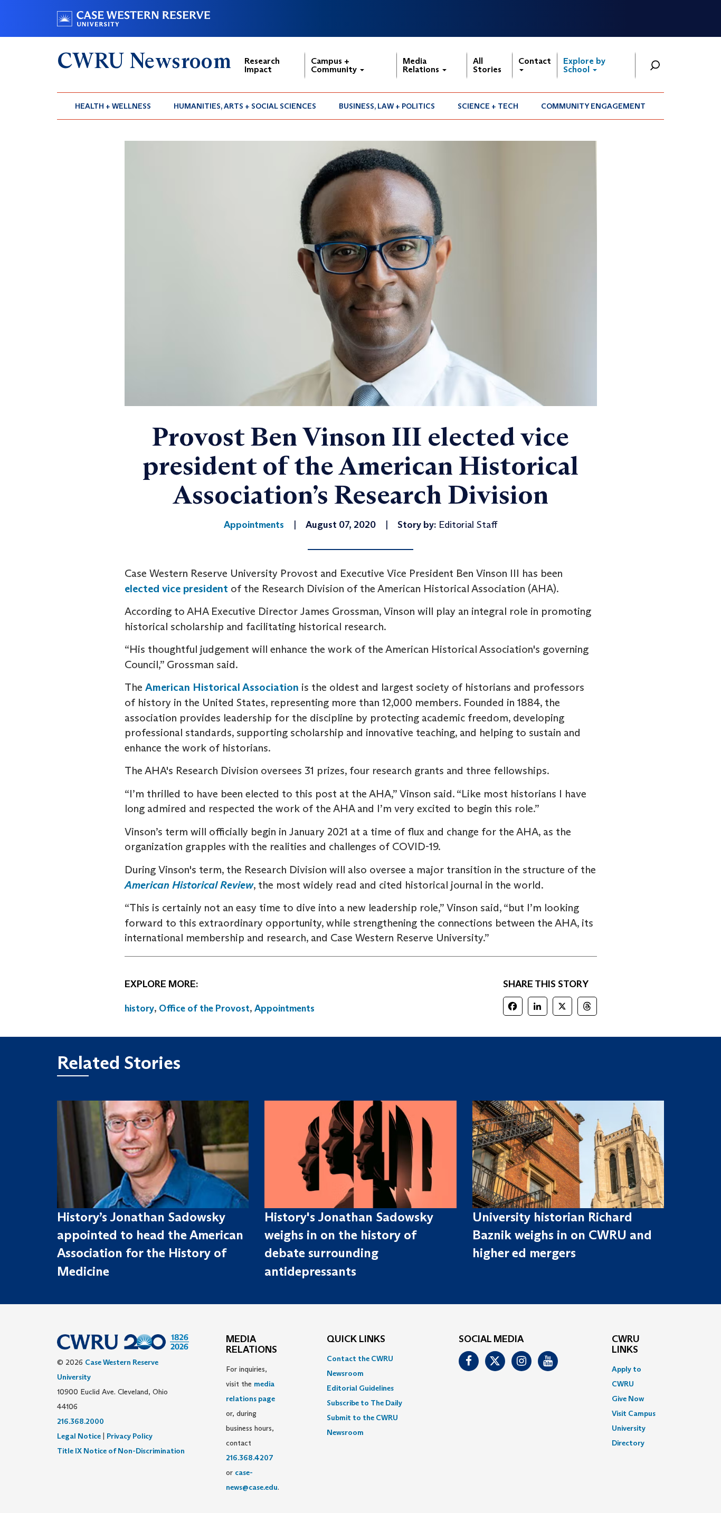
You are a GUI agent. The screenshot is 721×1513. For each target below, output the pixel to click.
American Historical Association (222, 687)
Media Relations (422, 65)
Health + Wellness (113, 106)
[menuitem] (113, 106)
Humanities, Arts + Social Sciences (245, 106)
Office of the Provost (204, 1008)
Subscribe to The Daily (364, 1403)
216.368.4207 (249, 1457)
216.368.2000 (80, 1421)
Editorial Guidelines (360, 1388)
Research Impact (262, 65)
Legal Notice (79, 1436)
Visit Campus (634, 1413)
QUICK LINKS (356, 1339)
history (139, 1008)
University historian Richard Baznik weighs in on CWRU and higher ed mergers (562, 1235)
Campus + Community (335, 65)
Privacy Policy (130, 1436)
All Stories (487, 65)
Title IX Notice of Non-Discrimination (121, 1451)
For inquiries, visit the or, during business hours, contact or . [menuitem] (252, 1428)
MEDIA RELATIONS (251, 1344)
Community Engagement (593, 106)
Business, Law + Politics (387, 106)
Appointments (284, 1008)
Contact (534, 61)
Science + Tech (488, 106)
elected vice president (176, 588)
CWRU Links (626, 1344)
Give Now (628, 1398)
